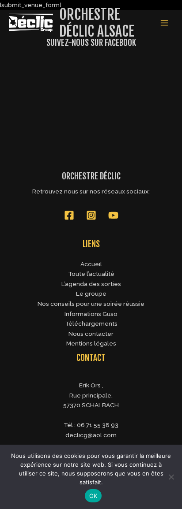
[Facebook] (69, 215)
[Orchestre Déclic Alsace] (31, 23)
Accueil (91, 264)
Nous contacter (91, 333)
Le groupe (91, 293)
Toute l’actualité (91, 273)
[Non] (171, 476)
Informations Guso (91, 313)
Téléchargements (91, 323)
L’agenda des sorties (91, 283)
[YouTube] (113, 215)
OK (93, 495)
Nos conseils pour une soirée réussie (91, 303)
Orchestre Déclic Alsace (96, 23)
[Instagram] (91, 215)
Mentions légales (91, 343)
